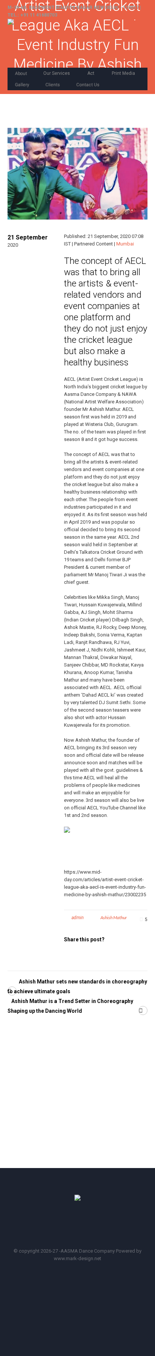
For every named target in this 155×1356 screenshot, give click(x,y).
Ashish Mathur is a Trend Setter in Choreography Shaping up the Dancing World (70, 1006)
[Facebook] (58, 1225)
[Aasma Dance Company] (65, 43)
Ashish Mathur (113, 917)
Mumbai (125, 244)
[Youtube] (79, 1225)
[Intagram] (101, 1225)
